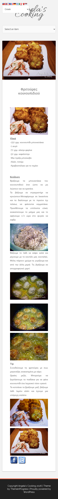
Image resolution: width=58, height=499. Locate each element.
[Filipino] (9, 4)
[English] (6, 4)
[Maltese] (23, 4)
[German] (14, 4)
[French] (12, 4)
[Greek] (17, 4)
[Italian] (20, 4)
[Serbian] (26, 4)
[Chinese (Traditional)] (3, 4)
